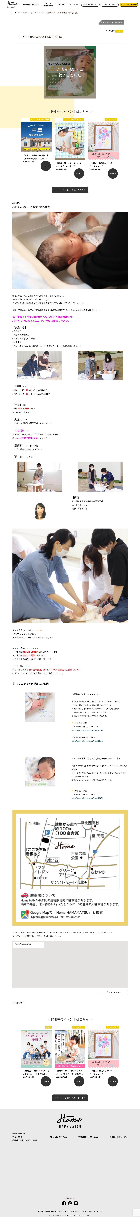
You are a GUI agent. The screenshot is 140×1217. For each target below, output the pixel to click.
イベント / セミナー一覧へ (111, 22)
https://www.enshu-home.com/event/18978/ (87, 798)
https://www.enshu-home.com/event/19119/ (87, 741)
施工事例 (61, 4)
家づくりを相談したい (90, 4)
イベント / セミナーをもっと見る (69, 190)
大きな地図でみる (115, 992)
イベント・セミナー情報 (129, 4)
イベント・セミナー (29, 13)
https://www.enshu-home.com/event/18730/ (87, 730)
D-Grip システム (86, 1216)
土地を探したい (110, 4)
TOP (17, 13)
